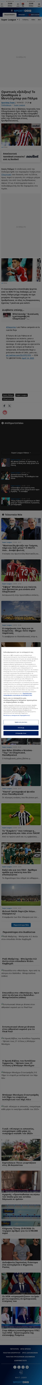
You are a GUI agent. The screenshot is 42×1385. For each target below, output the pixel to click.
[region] (21, 692)
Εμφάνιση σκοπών (21, 722)
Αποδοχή (21, 727)
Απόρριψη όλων (21, 733)
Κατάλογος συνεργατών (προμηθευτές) (16, 715)
